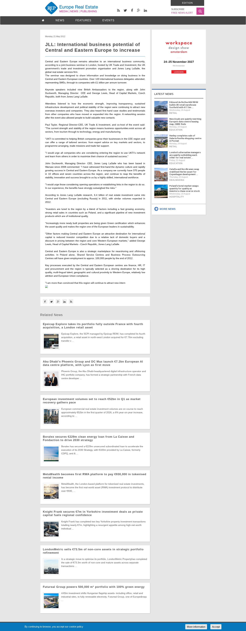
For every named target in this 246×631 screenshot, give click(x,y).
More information (196, 626)
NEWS (60, 20)
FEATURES (83, 20)
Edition (187, 3)
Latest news (164, 94)
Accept (216, 626)
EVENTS (108, 20)
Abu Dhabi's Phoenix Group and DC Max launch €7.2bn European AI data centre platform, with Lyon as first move (93, 363)
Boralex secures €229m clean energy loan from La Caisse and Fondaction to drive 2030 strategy (88, 438)
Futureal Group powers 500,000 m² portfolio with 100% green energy (94, 586)
